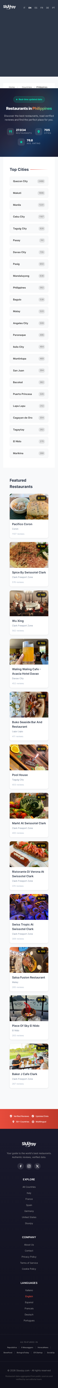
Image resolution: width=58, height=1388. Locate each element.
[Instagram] (29, 1166)
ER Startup (38, 1352)
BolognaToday (23, 1352)
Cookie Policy (29, 1268)
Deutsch (29, 1314)
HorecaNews (43, 1347)
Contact (29, 1250)
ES (36, 7)
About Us (29, 1244)
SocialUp (51, 1352)
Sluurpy (29, 1223)
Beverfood (8, 1352)
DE (47, 7)
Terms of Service (29, 1262)
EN (30, 7)
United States (29, 1217)
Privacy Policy (29, 1256)
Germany (29, 1211)
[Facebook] (20, 1166)
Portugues (29, 1320)
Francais (29, 1308)
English (29, 1296)
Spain (29, 1205)
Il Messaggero (27, 1347)
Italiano (29, 1290)
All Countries (29, 1186)
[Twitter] (37, 1166)
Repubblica (12, 1347)
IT (24, 7)
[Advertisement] (29, 44)
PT (53, 7)
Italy (29, 1193)
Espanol (29, 1302)
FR (41, 7)
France (29, 1199)
